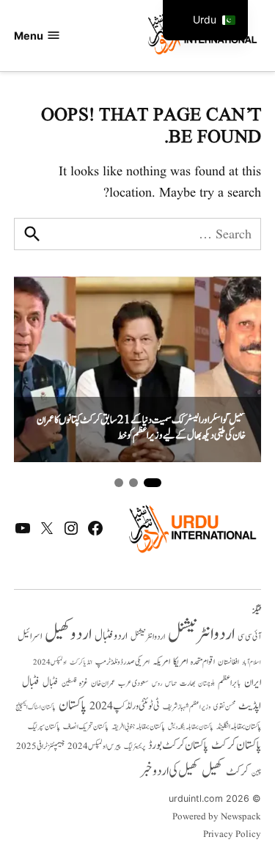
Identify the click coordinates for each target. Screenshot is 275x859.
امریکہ (161, 662)
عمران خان (103, 683)
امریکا (180, 661)
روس (157, 684)
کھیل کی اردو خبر (169, 771)
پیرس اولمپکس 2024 (94, 746)
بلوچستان (206, 684)
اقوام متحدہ (203, 661)
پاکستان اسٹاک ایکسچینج (35, 707)
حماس (171, 683)
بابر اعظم (229, 683)
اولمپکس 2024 (50, 662)
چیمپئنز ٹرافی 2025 (40, 746)
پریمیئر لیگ (134, 747)
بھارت (187, 683)
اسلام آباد (251, 662)
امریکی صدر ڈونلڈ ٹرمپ (122, 662)
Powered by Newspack (216, 817)
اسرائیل (30, 636)
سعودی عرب (133, 683)
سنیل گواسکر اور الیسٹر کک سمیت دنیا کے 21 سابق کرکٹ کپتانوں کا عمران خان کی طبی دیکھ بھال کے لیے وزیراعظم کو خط (141, 428)
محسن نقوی (224, 707)
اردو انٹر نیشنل (148, 637)
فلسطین (69, 683)
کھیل (212, 771)
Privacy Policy (232, 834)
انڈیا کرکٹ (81, 662)
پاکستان (73, 705)
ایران (252, 682)
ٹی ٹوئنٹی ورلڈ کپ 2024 (124, 706)
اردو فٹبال (111, 636)
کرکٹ (237, 771)
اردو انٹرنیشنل (201, 634)
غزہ (83, 683)
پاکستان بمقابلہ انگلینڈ (238, 727)
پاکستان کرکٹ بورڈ (178, 745)
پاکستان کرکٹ (236, 745)
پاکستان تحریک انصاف (86, 726)
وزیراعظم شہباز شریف (186, 707)
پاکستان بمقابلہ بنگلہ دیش (190, 727)
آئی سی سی (249, 636)
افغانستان (228, 662)
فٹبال (51, 683)
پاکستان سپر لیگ (44, 727)
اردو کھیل (68, 634)
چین (256, 773)
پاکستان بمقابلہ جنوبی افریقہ (138, 727)
